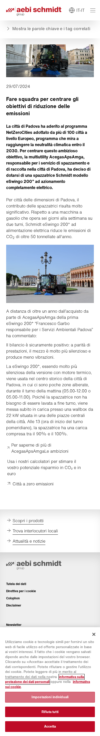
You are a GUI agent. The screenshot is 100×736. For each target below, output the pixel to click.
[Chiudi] (93, 634)
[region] (50, 681)
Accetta (50, 726)
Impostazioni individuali (50, 697)
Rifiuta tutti (50, 711)
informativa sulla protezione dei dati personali (44, 679)
